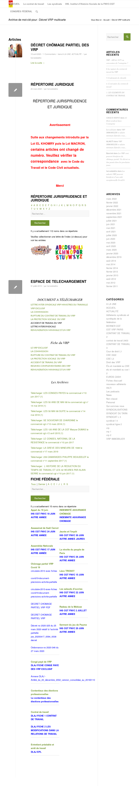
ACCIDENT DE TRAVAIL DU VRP (46, 362)
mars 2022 (111, 198)
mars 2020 (111, 249)
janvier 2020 (112, 253)
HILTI (109, 387)
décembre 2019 (113, 257)
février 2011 (112, 286)
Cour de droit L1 (114, 351)
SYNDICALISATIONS (116, 409)
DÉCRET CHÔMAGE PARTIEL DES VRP (60, 47)
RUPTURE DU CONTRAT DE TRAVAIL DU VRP (53, 316)
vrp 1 (108, 431)
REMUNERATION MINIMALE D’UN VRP (51, 330)
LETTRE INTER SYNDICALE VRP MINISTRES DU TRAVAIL (58, 305)
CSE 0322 (111, 355)
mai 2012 (110, 282)
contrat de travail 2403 (117, 340)
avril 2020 (111, 246)
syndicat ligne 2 (114, 424)
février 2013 (112, 271)
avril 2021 (111, 231)
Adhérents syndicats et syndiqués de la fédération (117, 318)
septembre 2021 (114, 216)
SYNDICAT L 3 (113, 416)
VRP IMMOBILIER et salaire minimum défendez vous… (116, 132)
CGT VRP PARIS (114, 329)
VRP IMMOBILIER (115, 438)
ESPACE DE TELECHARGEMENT (58, 281)
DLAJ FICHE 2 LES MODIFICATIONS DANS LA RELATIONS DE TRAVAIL (45, 730)
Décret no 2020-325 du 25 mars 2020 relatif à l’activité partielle (44, 629)
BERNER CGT (113, 325)
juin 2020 (110, 238)
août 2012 (111, 278)
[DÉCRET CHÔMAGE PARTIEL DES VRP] (15, 50)
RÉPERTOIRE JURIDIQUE (52, 84)
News (109, 395)
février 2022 (112, 202)
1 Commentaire (49, 54)
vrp (107, 427)
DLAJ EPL (36, 751)
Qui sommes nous (115, 406)
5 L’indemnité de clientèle (116, 78)
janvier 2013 (112, 275)
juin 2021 (110, 224)
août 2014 (111, 260)
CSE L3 (110, 358)
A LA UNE (66, 54)
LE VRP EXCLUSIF (39, 348)
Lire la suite (36, 62)
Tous (33, 484)
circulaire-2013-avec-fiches (44, 589)
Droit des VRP (113, 362)
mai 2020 (110, 242)
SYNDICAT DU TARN (116, 413)
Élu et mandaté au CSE (118, 366)
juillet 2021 (111, 220)
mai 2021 (110, 228)
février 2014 (112, 268)
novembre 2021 (113, 213)
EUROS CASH (113, 376)
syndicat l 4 (112, 420)
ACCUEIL (111, 307)
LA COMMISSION (39, 312)
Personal (110, 402)
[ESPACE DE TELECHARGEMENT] (15, 287)
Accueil (106, 20)
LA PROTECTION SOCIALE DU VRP (48, 319)
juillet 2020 (111, 235)
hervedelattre (36, 58)
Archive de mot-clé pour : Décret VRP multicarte (37, 20)
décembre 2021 (113, 209)
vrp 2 (108, 435)
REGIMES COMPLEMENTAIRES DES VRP (51, 366)
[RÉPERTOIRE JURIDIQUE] (15, 90)
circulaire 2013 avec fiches (44, 570)
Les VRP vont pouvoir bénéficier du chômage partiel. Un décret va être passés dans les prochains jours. (118, 159)
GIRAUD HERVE (113, 117)
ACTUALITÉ (77, 54)
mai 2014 (110, 264)
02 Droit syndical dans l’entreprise (116, 120)
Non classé (111, 398)
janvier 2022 (112, 206)
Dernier (41, 484)
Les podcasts (113, 391)
